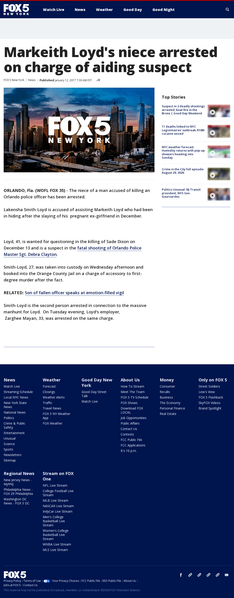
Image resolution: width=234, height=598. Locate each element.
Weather (52, 380)
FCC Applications (133, 445)
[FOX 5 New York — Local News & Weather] (19, 9)
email (226, 575)
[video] (218, 111)
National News (15, 412)
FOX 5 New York (14, 80)
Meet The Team (133, 392)
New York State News (15, 405)
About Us (130, 380)
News (31, 80)
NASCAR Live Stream (58, 506)
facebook (181, 575)
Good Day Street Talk (94, 394)
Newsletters (12, 455)
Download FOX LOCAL (132, 410)
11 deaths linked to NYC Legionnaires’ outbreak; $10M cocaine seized (183, 130)
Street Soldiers (209, 386)
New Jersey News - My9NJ (18, 482)
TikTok (199, 575)
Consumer (167, 386)
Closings (49, 392)
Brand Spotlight (210, 408)
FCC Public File (131, 440)
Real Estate (168, 414)
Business (166, 397)
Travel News (52, 408)
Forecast (49, 386)
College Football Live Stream (58, 493)
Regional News (19, 473)
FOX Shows (129, 403)
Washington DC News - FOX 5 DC (16, 501)
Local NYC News (16, 397)
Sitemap (10, 460)
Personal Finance (172, 408)
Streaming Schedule (18, 392)
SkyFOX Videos (210, 403)
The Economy (170, 403)
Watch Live (12, 386)
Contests (127, 434)
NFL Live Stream (55, 485)
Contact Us (129, 429)
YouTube (208, 575)
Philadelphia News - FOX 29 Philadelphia (18, 491)
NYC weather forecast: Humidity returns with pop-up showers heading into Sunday (183, 152)
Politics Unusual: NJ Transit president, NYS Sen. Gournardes (181, 193)
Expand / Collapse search (227, 9)
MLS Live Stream (55, 550)
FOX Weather (52, 423)
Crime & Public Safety (14, 425)
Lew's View (207, 392)
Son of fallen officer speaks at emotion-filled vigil (74, 292)
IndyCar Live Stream (57, 511)
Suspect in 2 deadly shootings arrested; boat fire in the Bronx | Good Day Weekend (183, 109)
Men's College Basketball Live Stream (54, 521)
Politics (9, 418)
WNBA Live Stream (57, 544)
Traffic (47, 403)
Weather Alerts (54, 397)
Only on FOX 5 (213, 380)
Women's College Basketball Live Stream (56, 534)
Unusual (10, 438)
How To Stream (132, 386)
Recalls (165, 392)
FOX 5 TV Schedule (135, 397)
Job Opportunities (133, 418)
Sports (8, 449)
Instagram (190, 575)
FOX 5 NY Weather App (56, 416)
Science (9, 444)
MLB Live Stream (55, 500)
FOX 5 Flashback (211, 397)
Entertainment (14, 433)
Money (167, 380)
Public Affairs (130, 423)
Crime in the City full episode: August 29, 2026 (183, 171)
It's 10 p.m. (129, 450)
